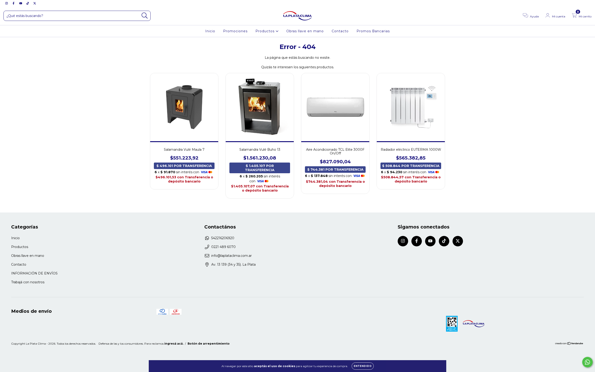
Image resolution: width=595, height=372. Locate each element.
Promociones (235, 31)
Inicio (210, 31)
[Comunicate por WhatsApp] (587, 362)
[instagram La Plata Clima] (6, 3)
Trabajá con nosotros (27, 282)
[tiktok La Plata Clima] (28, 3)
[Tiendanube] (569, 344)
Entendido (363, 366)
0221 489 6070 (223, 247)
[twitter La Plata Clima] (35, 3)
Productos (265, 31)
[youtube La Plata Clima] (21, 3)
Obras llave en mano (305, 31)
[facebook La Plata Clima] (13, 3)
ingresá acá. (173, 343)
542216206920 (222, 238)
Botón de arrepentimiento (209, 343)
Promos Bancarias (373, 31)
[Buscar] (144, 15)
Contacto (340, 31)
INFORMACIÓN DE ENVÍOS (34, 273)
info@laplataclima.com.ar (231, 256)
